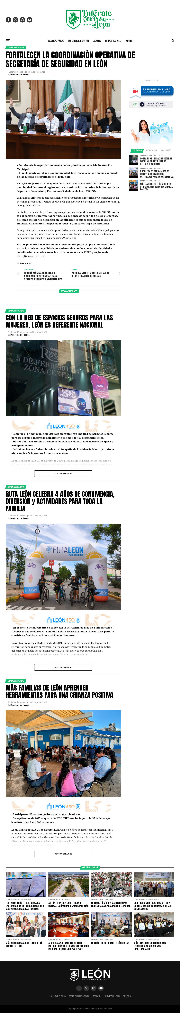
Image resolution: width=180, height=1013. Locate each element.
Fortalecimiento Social (78, 40)
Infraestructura (113, 40)
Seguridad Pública (56, 40)
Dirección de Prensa (20, 74)
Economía (97, 40)
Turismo (128, 40)
